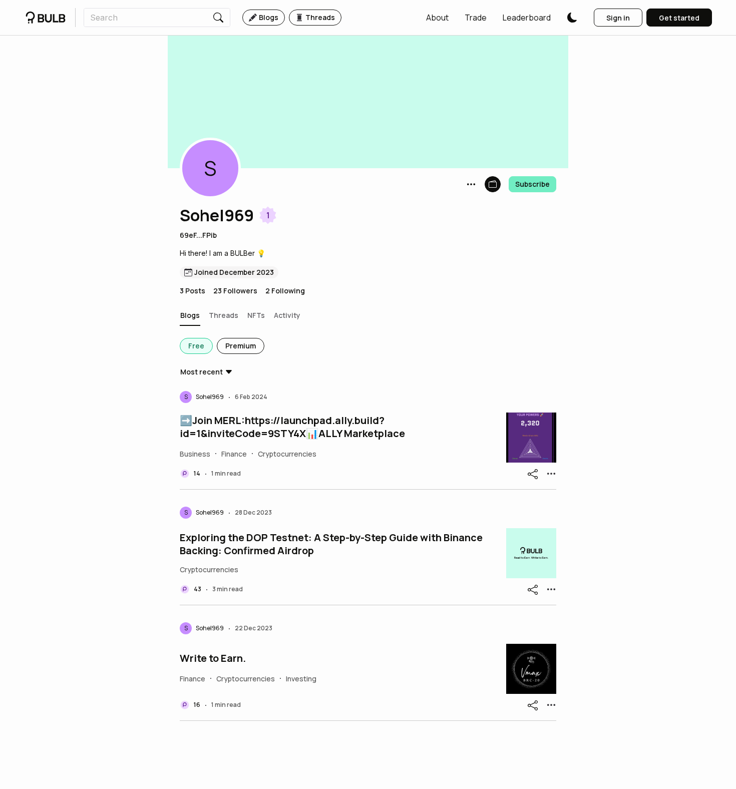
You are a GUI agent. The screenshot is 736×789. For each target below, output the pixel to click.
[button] (437, 18)
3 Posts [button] (192, 290)
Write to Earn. (213, 658)
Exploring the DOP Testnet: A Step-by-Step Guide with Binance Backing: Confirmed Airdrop (331, 544)
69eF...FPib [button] (198, 235)
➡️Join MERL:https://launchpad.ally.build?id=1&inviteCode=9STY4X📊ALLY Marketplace (292, 427)
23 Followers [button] (235, 290)
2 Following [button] (285, 290)
